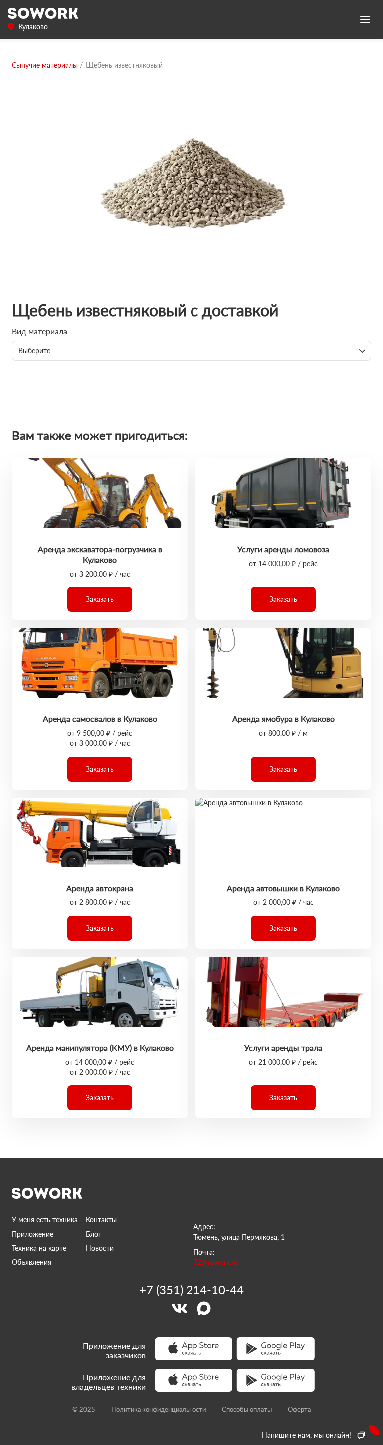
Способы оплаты (247, 1409)
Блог (93, 1234)
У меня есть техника (45, 1219)
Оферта (299, 1409)
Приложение (32, 1234)
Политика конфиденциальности (158, 1409)
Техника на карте (39, 1248)
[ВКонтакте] (179, 1308)
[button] (99, 599)
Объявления (31, 1262)
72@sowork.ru (215, 1262)
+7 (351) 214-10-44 (191, 1290)
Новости (100, 1248)
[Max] (204, 1308)
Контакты (101, 1219)
